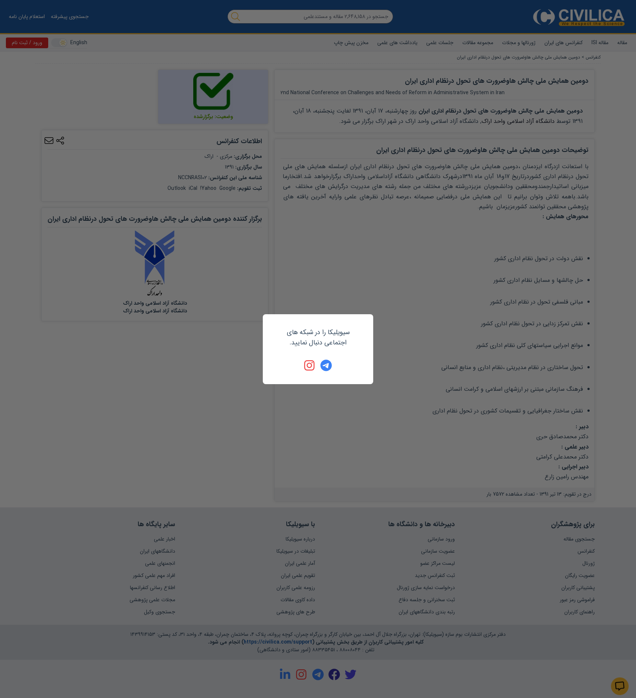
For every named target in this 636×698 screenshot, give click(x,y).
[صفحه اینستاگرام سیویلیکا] (310, 365)
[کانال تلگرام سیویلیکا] (326, 365)
